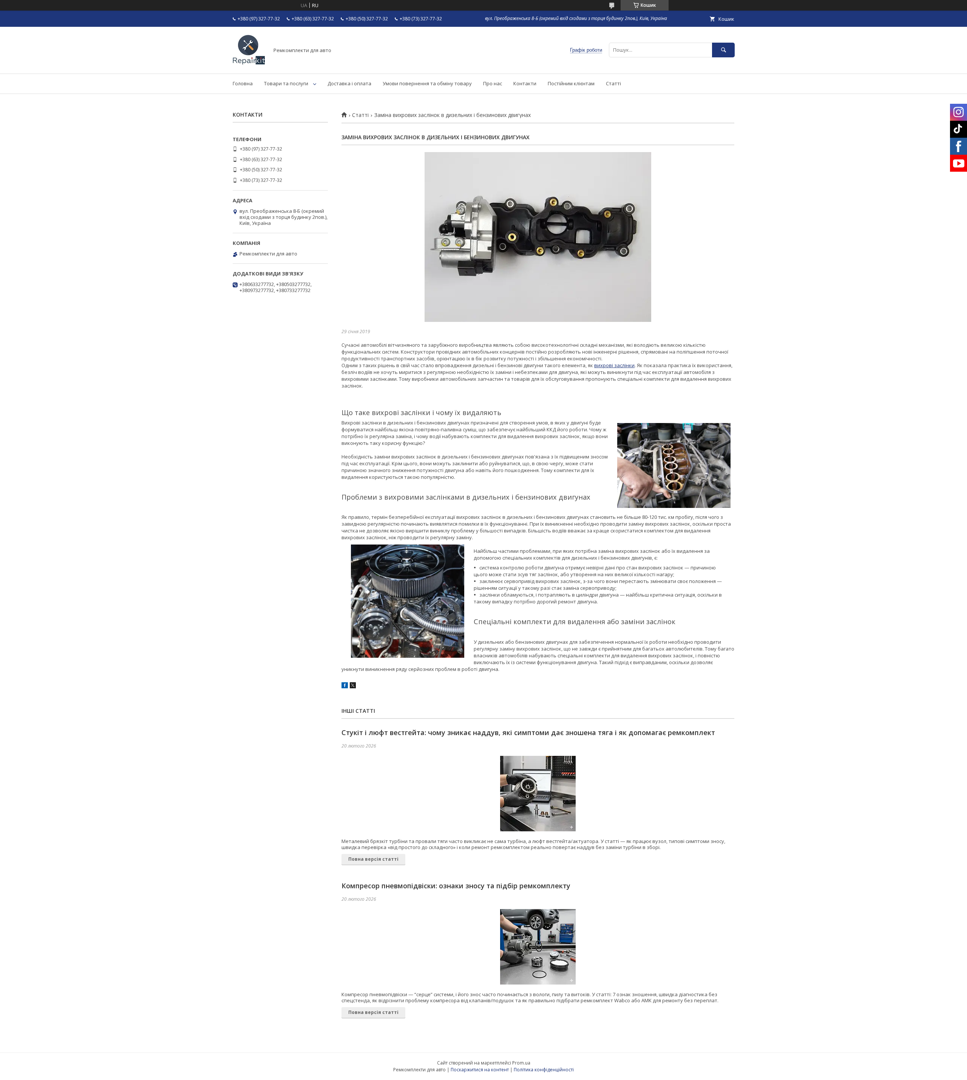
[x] (353, 686)
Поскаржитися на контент (480, 1069)
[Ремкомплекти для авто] (249, 63)
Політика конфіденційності (544, 1069)
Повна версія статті (373, 859)
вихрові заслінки (614, 365)
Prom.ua (521, 1063)
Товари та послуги (286, 83)
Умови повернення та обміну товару (427, 83)
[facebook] (344, 686)
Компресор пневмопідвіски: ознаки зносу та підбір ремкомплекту (455, 885)
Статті (613, 83)
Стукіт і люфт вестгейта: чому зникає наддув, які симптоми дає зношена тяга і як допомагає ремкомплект (528, 732)
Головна (243, 83)
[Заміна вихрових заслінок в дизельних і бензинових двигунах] (537, 237)
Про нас (492, 83)
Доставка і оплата (349, 83)
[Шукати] (723, 50)
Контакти (524, 83)
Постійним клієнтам (571, 83)
